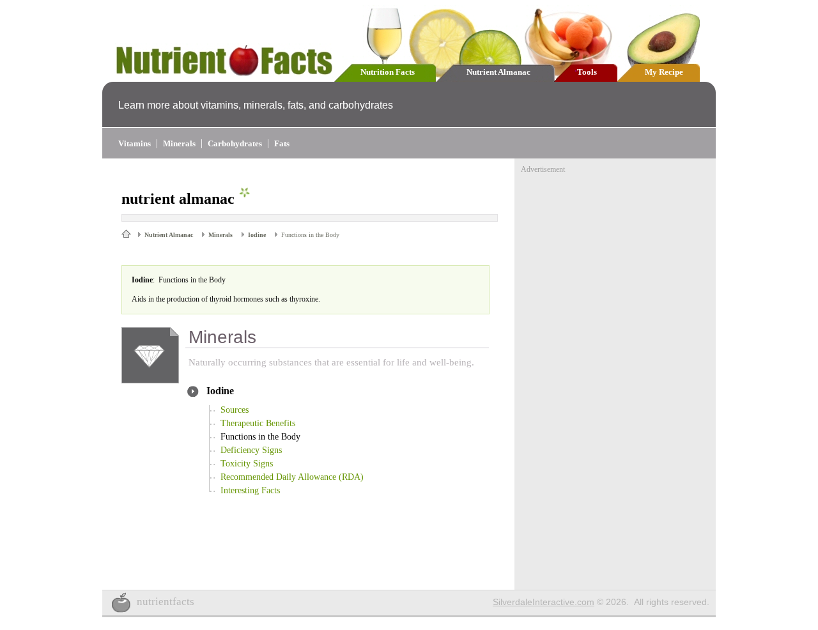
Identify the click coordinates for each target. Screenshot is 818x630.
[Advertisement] (617, 254)
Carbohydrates (235, 143)
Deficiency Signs (251, 450)
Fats (281, 143)
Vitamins (134, 143)
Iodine (257, 234)
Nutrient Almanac (498, 72)
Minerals (179, 143)
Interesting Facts (250, 490)
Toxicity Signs (246, 463)
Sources (234, 410)
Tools (587, 72)
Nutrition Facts (387, 72)
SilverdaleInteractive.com (543, 602)
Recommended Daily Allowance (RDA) (292, 477)
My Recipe (664, 72)
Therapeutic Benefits (257, 423)
